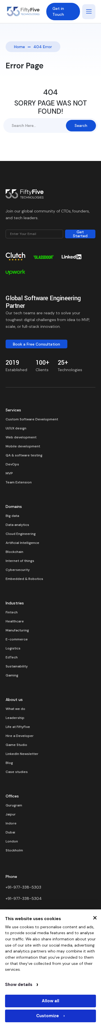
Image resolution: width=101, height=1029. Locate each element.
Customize (50, 1016)
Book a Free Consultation (36, 344)
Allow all (50, 1001)
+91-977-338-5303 (23, 887)
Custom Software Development (32, 419)
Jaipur (11, 814)
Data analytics (17, 524)
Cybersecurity (18, 569)
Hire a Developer (20, 735)
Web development (21, 437)
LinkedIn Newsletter (22, 754)
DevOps (12, 464)
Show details (21, 984)
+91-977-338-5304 (24, 898)
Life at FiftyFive (18, 726)
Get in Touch (58, 11)
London (12, 841)
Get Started (80, 234)
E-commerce (17, 639)
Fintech (12, 612)
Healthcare (15, 621)
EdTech (12, 657)
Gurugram (14, 805)
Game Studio (16, 744)
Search (81, 125)
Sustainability (17, 666)
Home (19, 46)
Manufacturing (17, 630)
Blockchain (14, 551)
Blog (9, 763)
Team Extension (19, 482)
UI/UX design (16, 428)
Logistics (13, 648)
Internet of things (20, 560)
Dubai (10, 832)
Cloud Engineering (21, 533)
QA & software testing (24, 455)
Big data (12, 515)
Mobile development (23, 446)
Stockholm (14, 850)
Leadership (15, 717)
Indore (11, 823)
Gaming (12, 675)
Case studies (17, 772)
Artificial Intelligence (22, 542)
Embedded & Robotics (24, 578)
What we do (15, 708)
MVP (9, 473)
